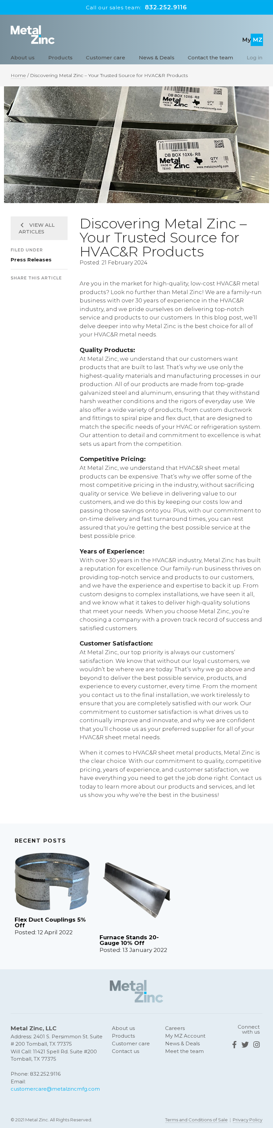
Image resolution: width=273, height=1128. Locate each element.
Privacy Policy (247, 1119)
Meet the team (184, 1051)
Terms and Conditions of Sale (196, 1119)
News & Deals (156, 57)
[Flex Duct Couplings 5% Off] (52, 884)
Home (18, 75)
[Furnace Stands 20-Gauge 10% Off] (137, 893)
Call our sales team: (136, 7)
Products (60, 57)
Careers (175, 1028)
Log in (254, 57)
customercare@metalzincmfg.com (55, 1089)
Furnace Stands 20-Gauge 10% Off (129, 940)
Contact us (125, 1051)
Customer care (105, 57)
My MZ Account (185, 1036)
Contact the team (210, 57)
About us (23, 57)
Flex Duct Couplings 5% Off (50, 922)
